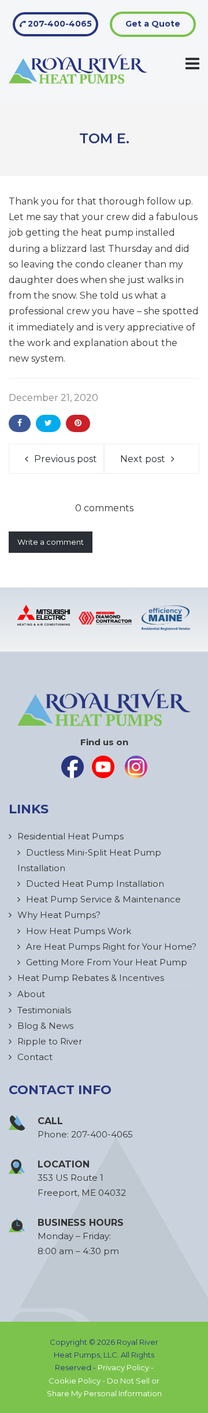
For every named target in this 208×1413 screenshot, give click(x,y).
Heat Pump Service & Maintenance (103, 899)
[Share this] (20, 423)
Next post (142, 458)
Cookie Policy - (78, 1380)
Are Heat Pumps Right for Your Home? (111, 946)
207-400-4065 (58, 23)
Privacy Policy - (126, 1367)
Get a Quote (152, 23)
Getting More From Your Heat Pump (106, 962)
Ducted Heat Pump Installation (95, 883)
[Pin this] (78, 423)
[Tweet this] (48, 423)
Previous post (65, 458)
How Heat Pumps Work (78, 930)
